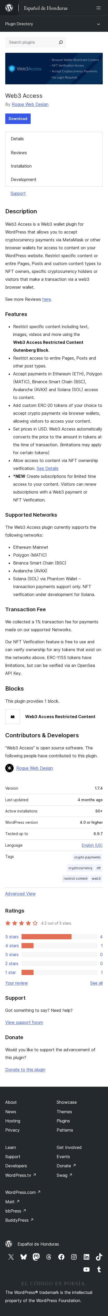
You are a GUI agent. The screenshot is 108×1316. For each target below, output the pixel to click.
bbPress (15, 1211)
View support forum (24, 1022)
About (11, 1102)
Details (17, 138)
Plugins (63, 1120)
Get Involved (69, 1147)
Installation (21, 166)
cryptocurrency (80, 868)
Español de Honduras (38, 1244)
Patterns (65, 1130)
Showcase (67, 1102)
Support (18, 193)
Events (63, 1156)
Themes (64, 1111)
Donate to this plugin (25, 1069)
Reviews (19, 152)
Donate (66, 1165)
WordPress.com (23, 1192)
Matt (12, 1201)
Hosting (12, 1120)
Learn (10, 1147)
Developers (16, 1165)
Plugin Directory (19, 24)
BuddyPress (19, 1220)
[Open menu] (99, 8)
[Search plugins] (61, 42)
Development (23, 179)
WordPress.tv (20, 1175)
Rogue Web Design (30, 104)
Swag (65, 1175)
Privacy (12, 1130)
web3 (96, 878)
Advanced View (20, 893)
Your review (16, 983)
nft (99, 868)
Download (18, 118)
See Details (47, 468)
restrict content (76, 878)
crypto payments (87, 857)
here (46, 299)
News (10, 1111)
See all (96, 983)
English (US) (92, 845)
